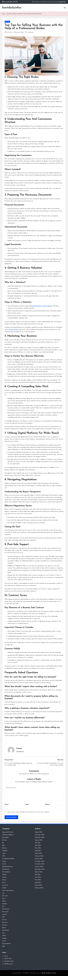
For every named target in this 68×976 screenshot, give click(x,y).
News (3, 898)
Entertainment (6, 872)
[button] (20, 752)
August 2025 (38, 840)
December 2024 (39, 861)
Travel (4, 941)
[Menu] (65, 7)
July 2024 (37, 874)
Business (7, 21)
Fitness (4, 879)
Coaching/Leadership (8, 858)
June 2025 (38, 845)
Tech (3, 933)
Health (4, 888)
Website (47, 804)
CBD (3, 856)
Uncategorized (6, 943)
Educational (5, 869)
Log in (6, 956)
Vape (3, 946)
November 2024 (39, 864)
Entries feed (7, 958)
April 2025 (38, 850)
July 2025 (37, 842)
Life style (5, 895)
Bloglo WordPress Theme (49, 973)
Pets (3, 906)
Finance (4, 877)
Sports (4, 927)
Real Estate (5, 909)
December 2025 (39, 834)
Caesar (19, 748)
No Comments (30, 32)
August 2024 (38, 872)
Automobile (5, 837)
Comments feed (8, 961)
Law (3, 893)
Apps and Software (7, 832)
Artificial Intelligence (8, 834)
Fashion (4, 874)
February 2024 (39, 888)
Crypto (4, 861)
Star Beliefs (5, 930)
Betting (4, 840)
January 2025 (39, 858)
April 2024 (38, 882)
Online (4, 901)
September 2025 (40, 837)
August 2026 (38, 832)
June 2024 (38, 877)
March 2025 (38, 853)
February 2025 (39, 856)
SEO (3, 917)
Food (3, 882)
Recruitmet (5, 911)
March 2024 (38, 885)
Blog (3, 845)
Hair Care (5, 885)
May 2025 (38, 848)
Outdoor (4, 903)
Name (7, 804)
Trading (4, 938)
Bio (3, 842)
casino (4, 853)
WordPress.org (8, 964)
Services (4, 919)
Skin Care (5, 922)
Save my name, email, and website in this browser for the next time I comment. (28, 812)
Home (3, 13)
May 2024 (38, 879)
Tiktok (4, 935)
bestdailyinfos (11, 7)
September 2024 (40, 869)
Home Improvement (8, 890)
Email (27, 804)
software (4, 925)
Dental (4, 864)
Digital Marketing (7, 866)
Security (4, 914)
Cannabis (4, 850)
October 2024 (39, 866)
